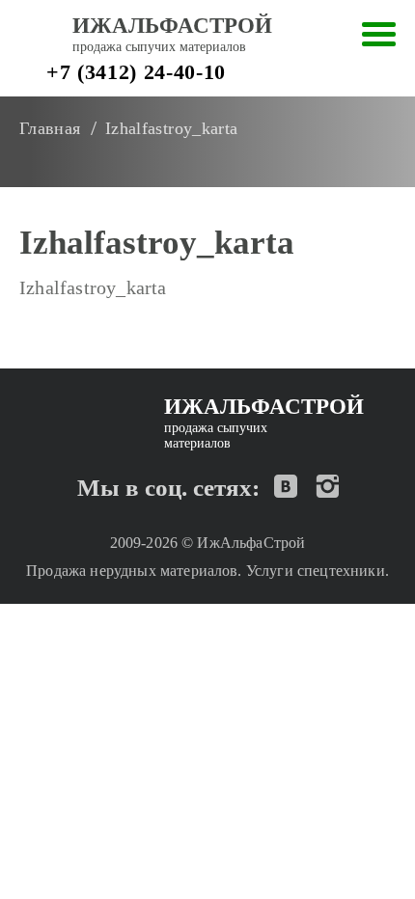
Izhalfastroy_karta (93, 287)
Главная (50, 128)
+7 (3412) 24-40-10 (136, 72)
